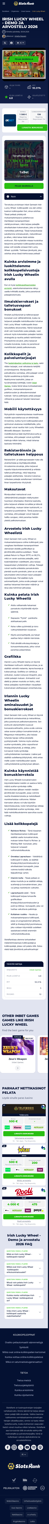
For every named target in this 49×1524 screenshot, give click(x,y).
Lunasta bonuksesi (32, 127)
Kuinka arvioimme (24, 1390)
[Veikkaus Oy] (14, 1480)
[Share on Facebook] (11, 43)
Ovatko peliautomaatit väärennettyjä (24, 1342)
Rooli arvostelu (24, 1221)
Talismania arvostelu (24, 1138)
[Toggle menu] (4, 3)
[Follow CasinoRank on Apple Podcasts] (40, 1447)
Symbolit (23, 1347)
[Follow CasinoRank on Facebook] (7, 1447)
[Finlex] (25, 1480)
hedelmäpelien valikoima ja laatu (23, 363)
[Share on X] (5, 43)
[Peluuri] (35, 1480)
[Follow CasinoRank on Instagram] (14, 1447)
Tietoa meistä (24, 1380)
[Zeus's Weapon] (17, 1054)
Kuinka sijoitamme (23, 1395)
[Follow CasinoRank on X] (20, 1447)
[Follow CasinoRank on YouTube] (27, 1447)
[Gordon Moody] (30, 1488)
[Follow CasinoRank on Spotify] (33, 1447)
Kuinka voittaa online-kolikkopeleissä (24, 1357)
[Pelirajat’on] (11, 1488)
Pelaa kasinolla (24, 59)
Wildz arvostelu (24, 1180)
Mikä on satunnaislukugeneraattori (24, 1361)
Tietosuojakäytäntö (24, 1385)
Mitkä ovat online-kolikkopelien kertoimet (23, 1352)
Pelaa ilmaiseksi (24, 68)
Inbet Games (35, 969)
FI (22, 1454)
